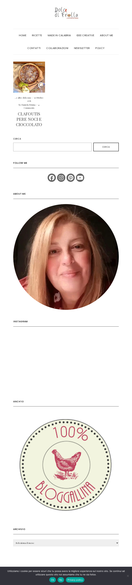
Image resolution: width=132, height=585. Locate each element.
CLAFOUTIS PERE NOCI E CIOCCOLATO (29, 119)
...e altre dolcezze (23, 97)
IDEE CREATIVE (85, 35)
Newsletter (82, 48)
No (61, 579)
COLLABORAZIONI (57, 48)
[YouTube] (80, 178)
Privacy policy (75, 579)
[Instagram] (61, 178)
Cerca (17, 138)
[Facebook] (52, 178)
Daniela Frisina (28, 104)
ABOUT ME (106, 35)
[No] (127, 576)
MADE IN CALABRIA (59, 35)
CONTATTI (34, 48)
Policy (99, 48)
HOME (22, 35)
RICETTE (37, 35)
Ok (52, 579)
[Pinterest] (71, 178)
